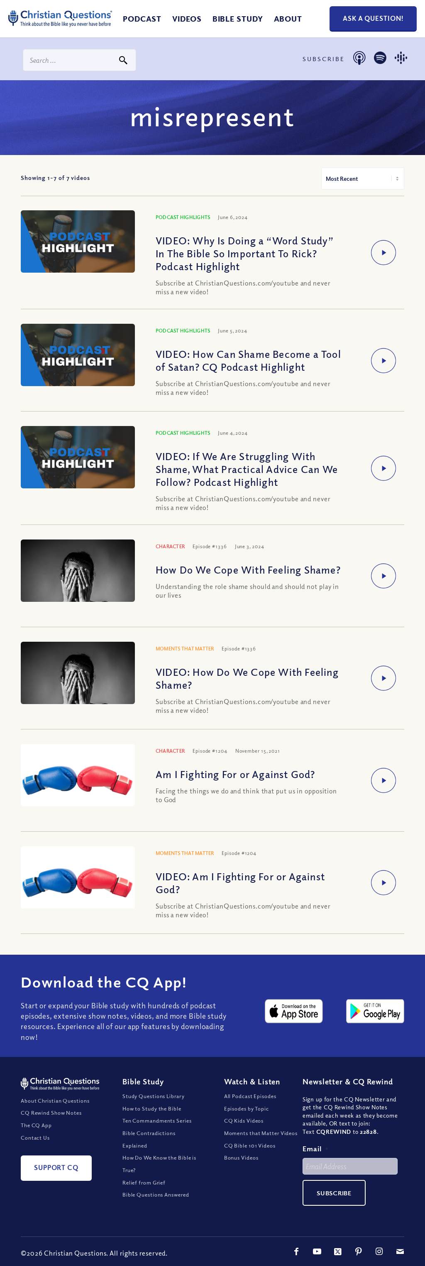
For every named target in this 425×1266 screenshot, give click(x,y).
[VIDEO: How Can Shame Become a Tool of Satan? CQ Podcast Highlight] (78, 356)
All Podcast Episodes (250, 1096)
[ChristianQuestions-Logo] (60, 29)
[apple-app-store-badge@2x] (294, 1011)
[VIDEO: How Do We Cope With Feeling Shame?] (78, 680)
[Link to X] (338, 1251)
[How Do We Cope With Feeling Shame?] (78, 577)
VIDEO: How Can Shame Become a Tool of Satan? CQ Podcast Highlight (248, 360)
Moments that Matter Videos (261, 1133)
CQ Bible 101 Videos (250, 1145)
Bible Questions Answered (155, 1194)
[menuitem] (142, 18)
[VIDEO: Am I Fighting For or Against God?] (78, 879)
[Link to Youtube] (317, 1251)
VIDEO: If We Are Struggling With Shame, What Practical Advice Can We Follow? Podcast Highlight (247, 469)
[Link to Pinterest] (358, 1251)
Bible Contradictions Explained (149, 1139)
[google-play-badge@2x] (375, 1011)
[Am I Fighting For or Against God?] (78, 777)
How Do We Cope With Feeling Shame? (248, 569)
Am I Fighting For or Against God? (235, 774)
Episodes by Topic (246, 1108)
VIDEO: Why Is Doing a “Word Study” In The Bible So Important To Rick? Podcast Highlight (245, 253)
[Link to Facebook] (296, 1251)
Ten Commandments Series (157, 1120)
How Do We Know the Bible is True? (159, 1163)
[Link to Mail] (400, 1251)
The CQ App (36, 1125)
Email (315, 1148)
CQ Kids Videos (244, 1120)
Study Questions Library (153, 1096)
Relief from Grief (144, 1182)
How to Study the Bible (151, 1108)
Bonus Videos (241, 1157)
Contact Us (35, 1137)
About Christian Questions (55, 1100)
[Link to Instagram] (379, 1251)
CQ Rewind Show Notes (51, 1112)
